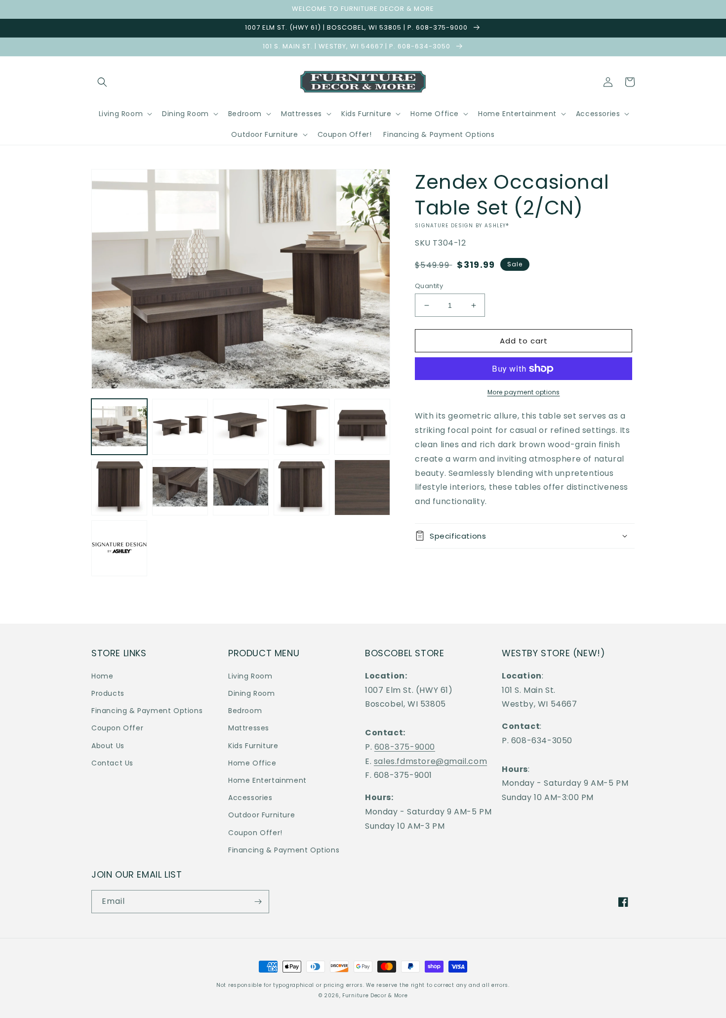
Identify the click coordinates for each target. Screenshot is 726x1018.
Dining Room (251, 693)
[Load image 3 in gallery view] (241, 427)
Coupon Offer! (255, 833)
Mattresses (248, 728)
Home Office (252, 763)
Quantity (429, 286)
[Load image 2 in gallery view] (180, 427)
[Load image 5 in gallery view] (362, 427)
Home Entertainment (267, 780)
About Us (107, 746)
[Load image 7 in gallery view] (180, 487)
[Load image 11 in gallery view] (119, 548)
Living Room (250, 676)
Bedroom (245, 711)
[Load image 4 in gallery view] (301, 427)
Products (107, 693)
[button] (102, 82)
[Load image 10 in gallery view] (362, 487)
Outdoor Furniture (261, 815)
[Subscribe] (258, 901)
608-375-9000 (404, 747)
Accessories (250, 798)
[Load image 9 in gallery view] (301, 487)
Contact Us (112, 763)
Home (102, 676)
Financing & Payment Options (146, 711)
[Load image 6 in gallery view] (119, 487)
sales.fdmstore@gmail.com (430, 761)
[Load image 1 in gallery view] (119, 427)
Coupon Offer (117, 728)
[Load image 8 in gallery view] (241, 487)
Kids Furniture (253, 746)
